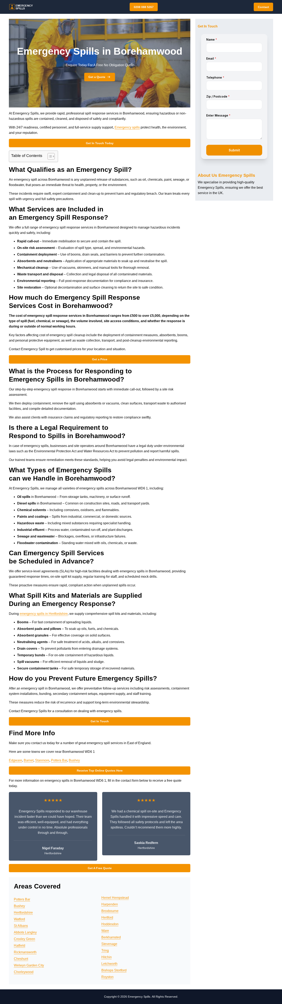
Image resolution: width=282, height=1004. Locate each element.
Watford (19, 919)
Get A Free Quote (100, 868)
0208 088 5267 (144, 7)
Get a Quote (96, 77)
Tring (105, 950)
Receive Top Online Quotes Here (100, 770)
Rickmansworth (25, 952)
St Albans (21, 925)
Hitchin (106, 957)
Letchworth (109, 963)
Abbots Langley (25, 932)
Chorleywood (23, 972)
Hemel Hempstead (115, 897)
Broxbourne (109, 911)
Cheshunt (21, 958)
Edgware (15, 760)
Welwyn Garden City (29, 965)
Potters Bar (59, 760)
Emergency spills (127, 127)
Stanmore (42, 760)
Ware (105, 930)
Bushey (74, 760)
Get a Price (99, 359)
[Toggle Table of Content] (49, 156)
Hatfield (19, 945)
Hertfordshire (23, 912)
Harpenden (109, 904)
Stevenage (109, 944)
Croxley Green (24, 939)
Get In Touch (100, 721)
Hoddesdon (109, 924)
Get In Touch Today (100, 143)
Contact (263, 7)
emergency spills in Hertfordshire (44, 613)
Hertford (107, 917)
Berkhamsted (111, 937)
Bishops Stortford (114, 970)
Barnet (28, 760)
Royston (107, 977)
